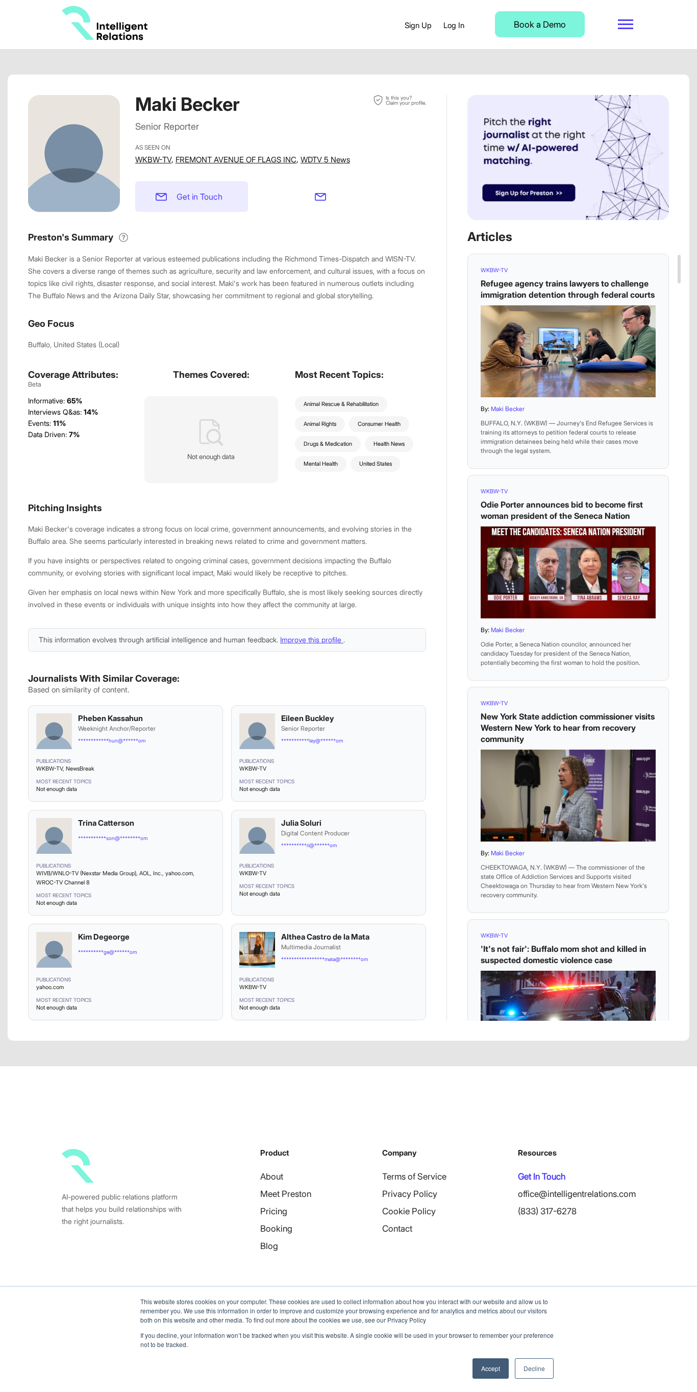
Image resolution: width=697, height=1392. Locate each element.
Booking (276, 1228)
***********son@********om (112, 838)
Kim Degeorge (104, 937)
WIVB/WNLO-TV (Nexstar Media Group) (86, 873)
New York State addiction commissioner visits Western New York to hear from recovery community (568, 727)
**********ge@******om (107, 952)
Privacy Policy (409, 1194)
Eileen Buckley (307, 718)
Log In (453, 25)
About (271, 1176)
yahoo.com (179, 873)
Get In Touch (541, 1176)
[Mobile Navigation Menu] (625, 24)
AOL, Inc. (150, 873)
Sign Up (418, 25)
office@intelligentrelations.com (577, 1194)
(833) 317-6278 (547, 1211)
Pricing (273, 1211)
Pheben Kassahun (110, 718)
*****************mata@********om (324, 959)
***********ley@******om (312, 740)
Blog (269, 1246)
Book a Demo (540, 24)
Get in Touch (199, 196)
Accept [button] (490, 1368)
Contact (397, 1228)
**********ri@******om (309, 845)
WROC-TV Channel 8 (63, 882)
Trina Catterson (106, 823)
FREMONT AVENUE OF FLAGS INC (236, 159)
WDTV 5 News (325, 159)
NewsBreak (80, 768)
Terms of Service (414, 1176)
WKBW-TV (153, 159)
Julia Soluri (301, 823)
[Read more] (568, 351)
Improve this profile (311, 639)
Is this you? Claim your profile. (406, 100)
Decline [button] (534, 1368)
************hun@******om (111, 740)
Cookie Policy (409, 1211)
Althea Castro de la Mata (325, 937)
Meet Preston (285, 1194)
